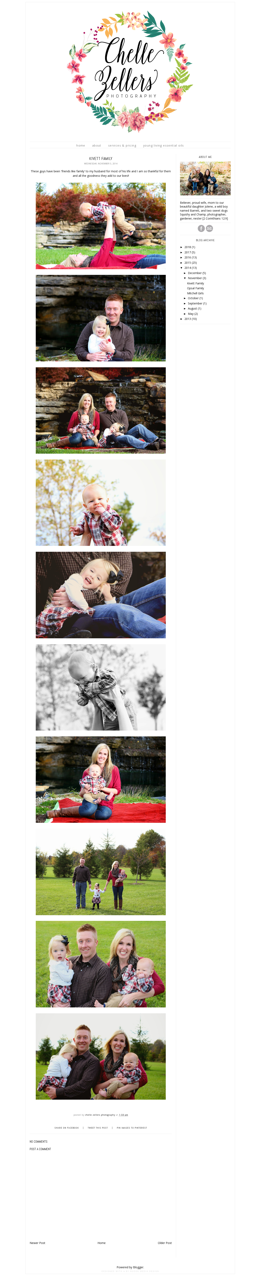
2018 (188, 247)
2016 (188, 257)
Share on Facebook (66, 1127)
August (193, 308)
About (96, 145)
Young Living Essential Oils (163, 145)
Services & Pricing (122, 145)
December (195, 273)
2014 (188, 268)
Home (80, 145)
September (195, 303)
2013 (188, 319)
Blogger (138, 1267)
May (191, 314)
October (193, 298)
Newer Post (37, 1243)
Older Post (165, 1243)
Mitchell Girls (195, 293)
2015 (188, 263)
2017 (188, 252)
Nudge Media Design (144, 1271)
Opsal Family (195, 288)
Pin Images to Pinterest (132, 1127)
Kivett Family (195, 283)
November (195, 278)
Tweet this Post (98, 1127)
